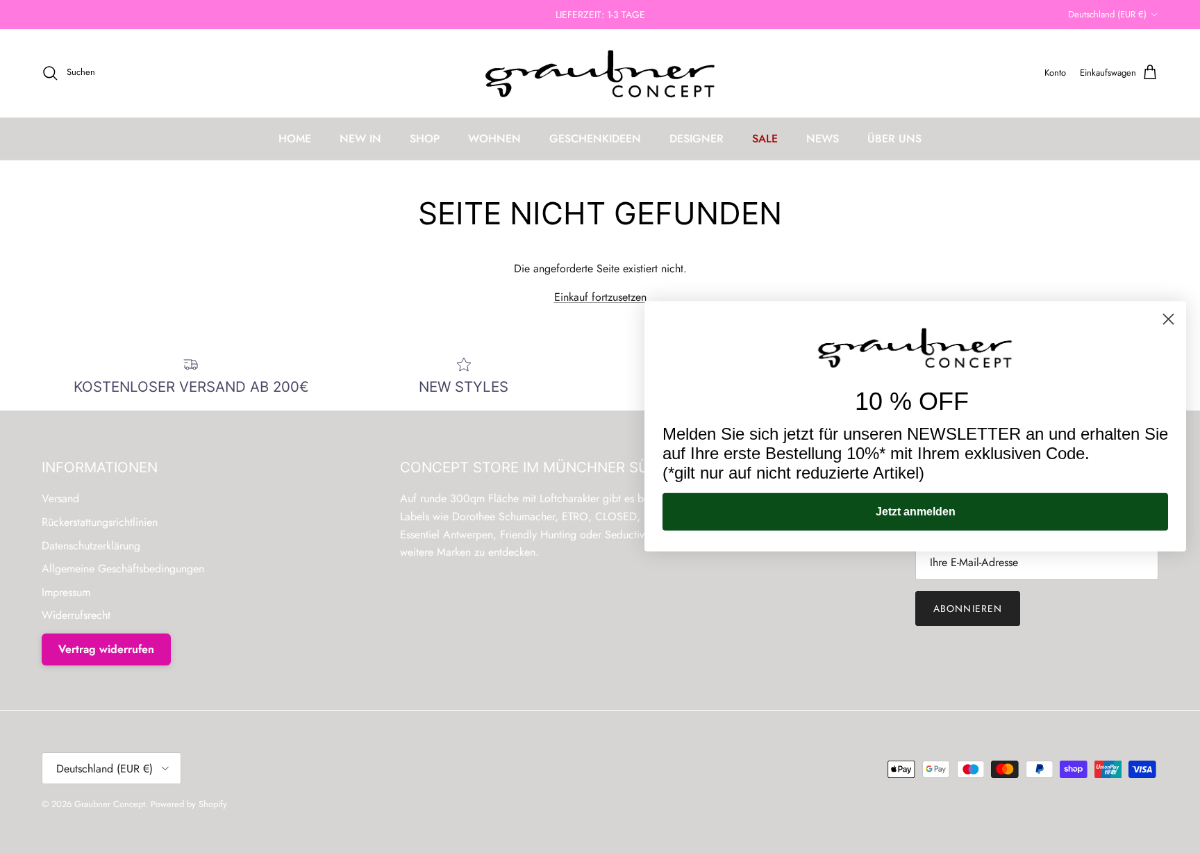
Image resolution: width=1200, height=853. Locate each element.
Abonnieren (967, 608)
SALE (765, 139)
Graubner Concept (109, 804)
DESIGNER (696, 139)
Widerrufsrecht (76, 615)
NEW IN (360, 139)
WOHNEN (494, 139)
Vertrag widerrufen (106, 649)
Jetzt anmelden (916, 511)
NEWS (822, 139)
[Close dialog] (1168, 319)
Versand (60, 498)
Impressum (66, 592)
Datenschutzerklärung (91, 546)
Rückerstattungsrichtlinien (100, 522)
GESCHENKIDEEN (595, 139)
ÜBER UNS (894, 139)
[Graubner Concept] (600, 73)
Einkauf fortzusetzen (600, 297)
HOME (294, 139)
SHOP (425, 139)
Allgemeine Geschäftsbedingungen (123, 569)
